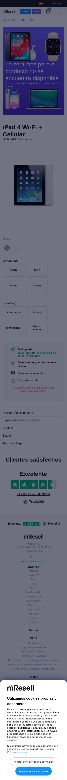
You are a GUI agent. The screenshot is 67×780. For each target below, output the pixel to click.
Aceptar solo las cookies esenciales (34, 761)
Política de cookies (18, 752)
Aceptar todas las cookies (33, 771)
